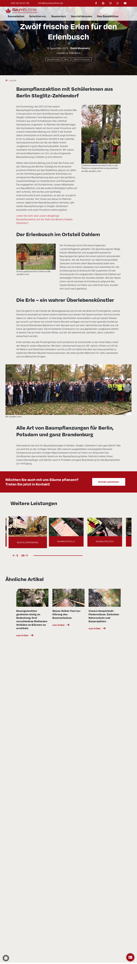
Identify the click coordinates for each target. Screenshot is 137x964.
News (66, 59)
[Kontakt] (130, 957)
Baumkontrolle (29, 542)
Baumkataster (106, 541)
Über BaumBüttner (108, 16)
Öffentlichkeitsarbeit (82, 59)
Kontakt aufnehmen (108, 482)
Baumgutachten (68, 541)
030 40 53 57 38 (20, 3)
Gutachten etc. (38, 16)
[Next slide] (26, 555)
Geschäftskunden (81, 16)
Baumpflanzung (53, 59)
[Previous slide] (14, 555)
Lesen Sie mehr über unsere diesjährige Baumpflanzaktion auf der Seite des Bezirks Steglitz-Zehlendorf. (44, 219)
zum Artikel (22, 635)
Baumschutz (59, 16)
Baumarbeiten (16, 16)
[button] (6, 958)
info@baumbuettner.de (50, 3)
